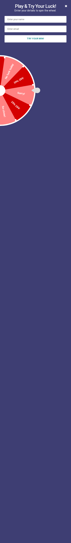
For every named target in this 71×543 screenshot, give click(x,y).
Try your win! (35, 38)
